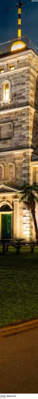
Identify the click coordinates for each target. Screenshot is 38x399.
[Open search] (34, 1)
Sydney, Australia (3, 397)
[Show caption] (0, 393)
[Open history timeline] (35, 1)
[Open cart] (32, 1)
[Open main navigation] (37, 1)
